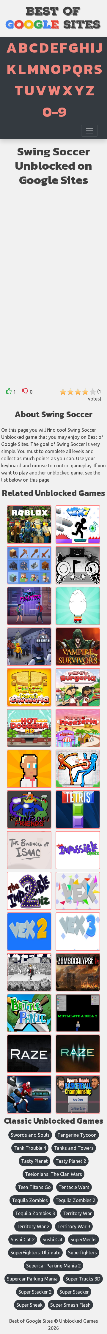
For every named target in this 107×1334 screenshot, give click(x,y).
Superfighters (82, 1252)
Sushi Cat (53, 1239)
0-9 (54, 111)
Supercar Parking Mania (32, 1278)
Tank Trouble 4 (30, 1148)
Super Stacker (74, 1291)
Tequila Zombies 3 (35, 1213)
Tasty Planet (34, 1161)
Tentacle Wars (74, 1187)
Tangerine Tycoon (77, 1135)
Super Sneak (29, 1305)
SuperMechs (83, 1239)
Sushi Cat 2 (23, 1239)
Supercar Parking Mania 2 (53, 1265)
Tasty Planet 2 (71, 1161)
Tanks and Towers (74, 1148)
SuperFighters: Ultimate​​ (35, 1252)
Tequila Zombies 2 (75, 1200)
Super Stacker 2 (35, 1291)
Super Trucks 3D (82, 1278)
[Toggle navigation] (89, 131)
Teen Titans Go (34, 1187)
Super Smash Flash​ (70, 1305)
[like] (9, 392)
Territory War (77, 1213)
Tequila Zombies (30, 1200)
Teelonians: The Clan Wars (53, 1174)
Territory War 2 (33, 1226)
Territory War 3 (73, 1226)
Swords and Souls (30, 1135)
